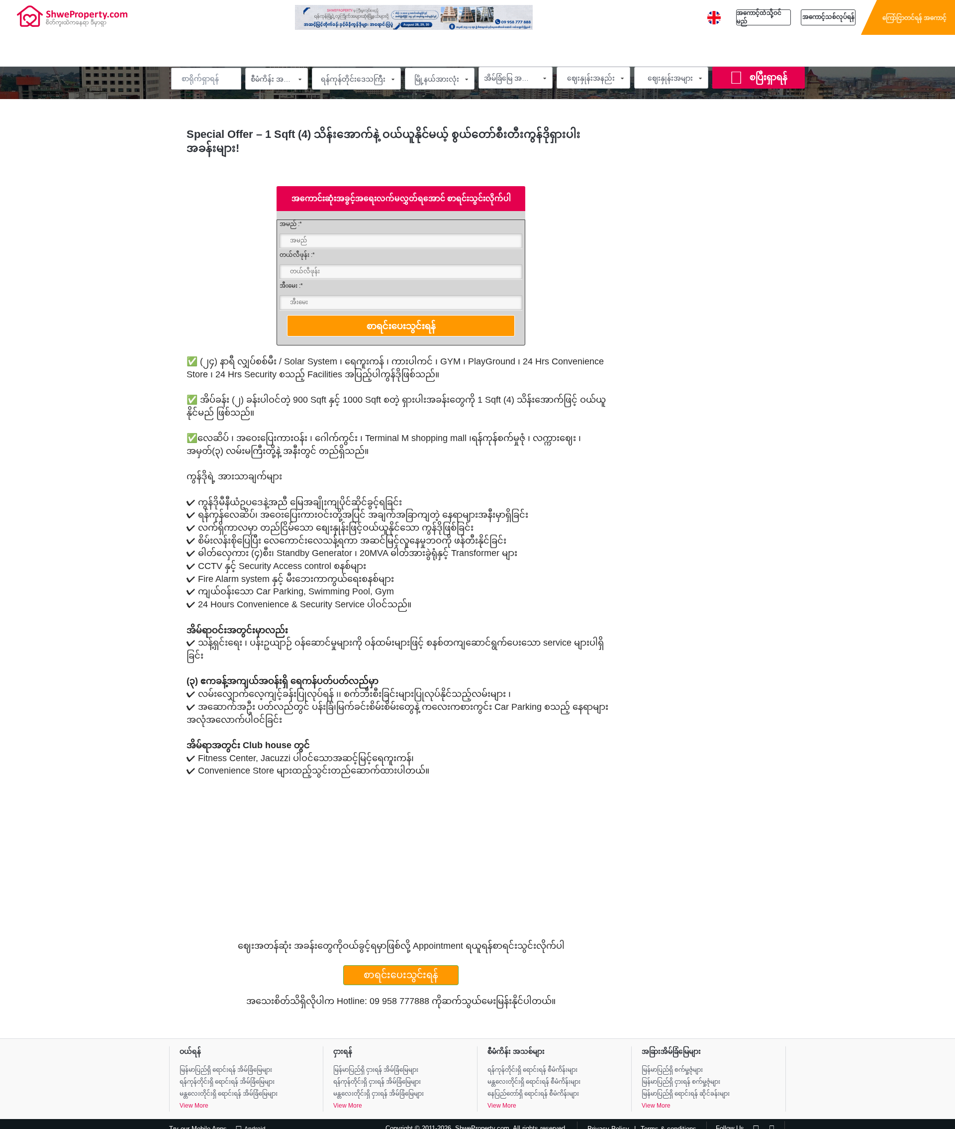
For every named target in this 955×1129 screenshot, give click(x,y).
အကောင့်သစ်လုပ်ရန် (828, 16)
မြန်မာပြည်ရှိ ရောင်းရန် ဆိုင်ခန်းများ (686, 1093)
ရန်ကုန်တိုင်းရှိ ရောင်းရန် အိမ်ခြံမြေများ (227, 1081)
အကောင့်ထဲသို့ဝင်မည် (759, 17)
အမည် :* (291, 224)
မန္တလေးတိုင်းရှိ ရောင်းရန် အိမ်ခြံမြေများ (229, 1093)
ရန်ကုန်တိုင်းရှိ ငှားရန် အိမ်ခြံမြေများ (377, 1081)
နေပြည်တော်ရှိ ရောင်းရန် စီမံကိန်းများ (533, 1093)
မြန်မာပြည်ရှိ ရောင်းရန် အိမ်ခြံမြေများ (226, 1069)
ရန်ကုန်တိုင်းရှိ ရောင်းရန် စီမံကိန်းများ (532, 1069)
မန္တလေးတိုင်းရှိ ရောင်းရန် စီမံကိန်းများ (533, 1081)
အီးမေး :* (291, 285)
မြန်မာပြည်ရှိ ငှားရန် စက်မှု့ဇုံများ (681, 1081)
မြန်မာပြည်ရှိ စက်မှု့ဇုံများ (672, 1069)
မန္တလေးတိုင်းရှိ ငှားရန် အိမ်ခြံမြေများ (378, 1093)
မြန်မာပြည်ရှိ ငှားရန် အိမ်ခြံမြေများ (375, 1069)
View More (194, 1105)
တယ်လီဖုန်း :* (297, 254)
